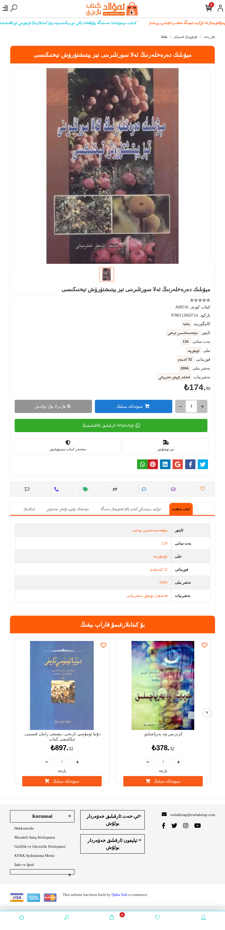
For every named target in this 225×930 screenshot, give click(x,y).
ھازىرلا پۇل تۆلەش (50, 406)
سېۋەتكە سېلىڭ (129, 406)
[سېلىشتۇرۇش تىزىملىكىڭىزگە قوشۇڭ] (114, 489)
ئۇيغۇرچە (160, 556)
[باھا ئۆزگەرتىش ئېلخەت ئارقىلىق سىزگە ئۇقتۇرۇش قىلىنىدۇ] (85, 489)
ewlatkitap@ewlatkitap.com (193, 815)
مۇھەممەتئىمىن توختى (150, 530)
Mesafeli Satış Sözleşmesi (34, 837)
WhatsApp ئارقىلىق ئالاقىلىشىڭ (108, 425)
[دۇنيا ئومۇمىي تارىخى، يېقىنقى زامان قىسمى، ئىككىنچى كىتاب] (62, 685)
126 (164, 543)
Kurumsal (42, 816)
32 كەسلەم (159, 569)
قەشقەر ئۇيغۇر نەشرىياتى (147, 595)
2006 (163, 582)
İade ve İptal (24, 864)
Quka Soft (119, 894)
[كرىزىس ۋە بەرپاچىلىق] (163, 685)
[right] (207, 712)
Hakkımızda (24, 828)
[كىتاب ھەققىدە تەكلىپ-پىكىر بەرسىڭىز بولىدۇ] (26, 489)
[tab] (181, 509)
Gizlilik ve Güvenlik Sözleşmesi (40, 846)
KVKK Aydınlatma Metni (34, 855)
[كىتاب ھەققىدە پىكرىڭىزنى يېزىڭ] (143, 489)
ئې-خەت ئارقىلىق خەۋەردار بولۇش (112, 820)
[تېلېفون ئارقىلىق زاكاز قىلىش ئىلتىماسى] (55, 489)
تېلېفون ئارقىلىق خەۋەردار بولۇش (112, 844)
